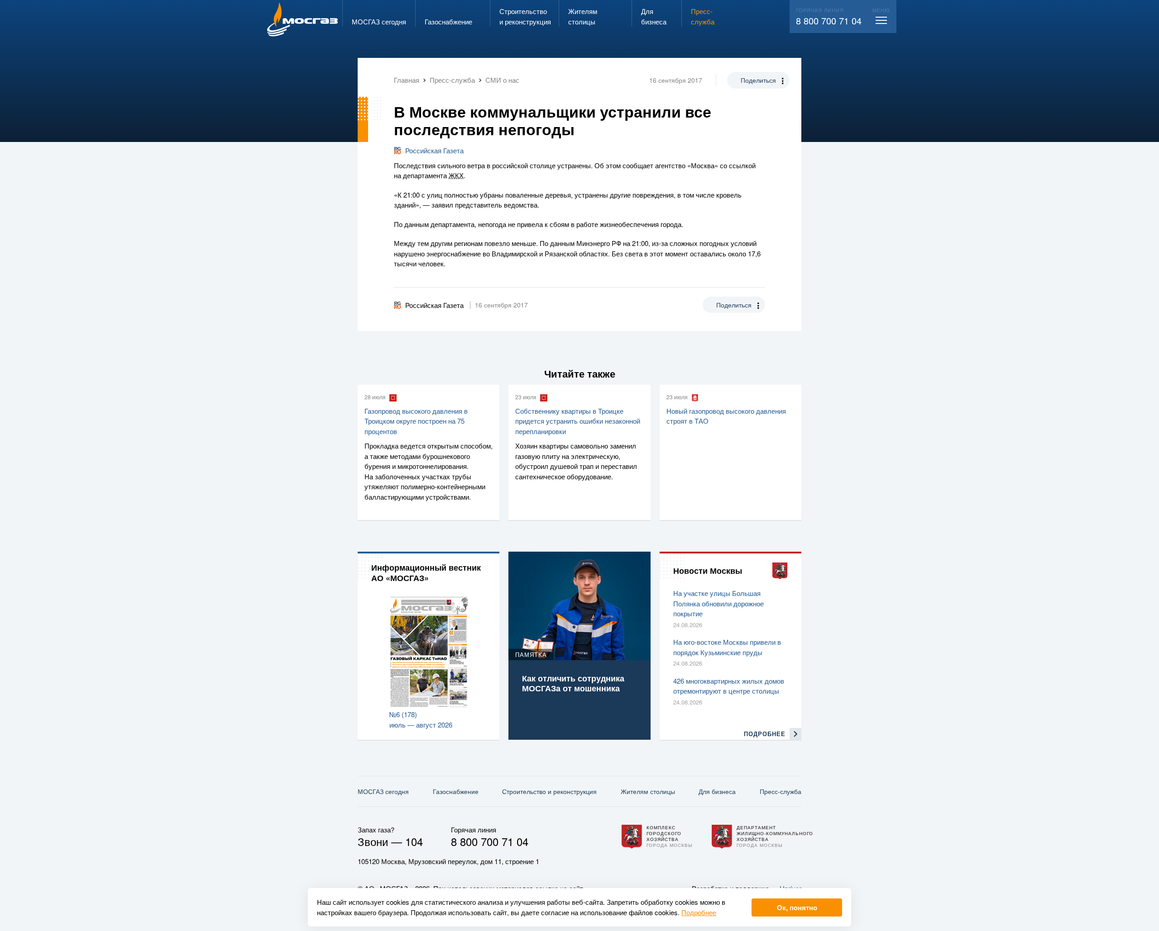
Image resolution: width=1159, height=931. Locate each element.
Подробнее (698, 912)
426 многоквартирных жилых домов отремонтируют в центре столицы (728, 686)
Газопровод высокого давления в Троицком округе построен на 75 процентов (416, 421)
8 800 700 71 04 (829, 20)
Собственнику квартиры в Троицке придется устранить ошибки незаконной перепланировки (577, 421)
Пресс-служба (780, 791)
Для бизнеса (717, 791)
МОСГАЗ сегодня (383, 791)
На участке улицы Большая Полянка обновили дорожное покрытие (718, 603)
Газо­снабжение (456, 791)
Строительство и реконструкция (549, 791)
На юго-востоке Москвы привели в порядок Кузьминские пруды (727, 647)
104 (414, 841)
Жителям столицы (648, 791)
